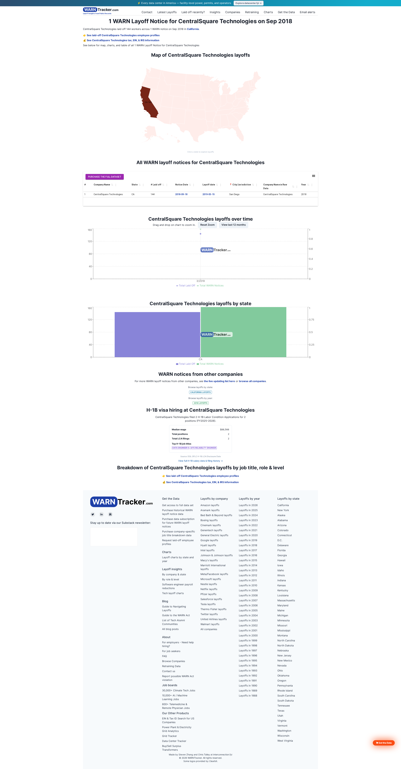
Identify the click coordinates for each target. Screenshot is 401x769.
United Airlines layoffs (213, 619)
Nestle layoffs (208, 584)
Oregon (281, 680)
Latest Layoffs (167, 12)
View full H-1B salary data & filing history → (200, 460)
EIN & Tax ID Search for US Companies (178, 720)
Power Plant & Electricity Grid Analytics (176, 729)
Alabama (282, 520)
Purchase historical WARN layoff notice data (177, 512)
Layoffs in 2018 (248, 545)
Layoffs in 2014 (248, 565)
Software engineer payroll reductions (177, 586)
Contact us (168, 671)
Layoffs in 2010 (248, 585)
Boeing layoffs (209, 520)
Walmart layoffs (209, 624)
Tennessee (283, 705)
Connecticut (284, 535)
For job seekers (171, 651)
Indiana (281, 580)
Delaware (283, 545)
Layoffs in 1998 (248, 645)
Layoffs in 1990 (248, 685)
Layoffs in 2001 (248, 630)
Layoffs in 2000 (248, 635)
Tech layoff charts (173, 593)
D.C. (279, 540)
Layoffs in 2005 (248, 610)
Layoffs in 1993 (248, 670)
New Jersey (284, 655)
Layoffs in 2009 (248, 590)
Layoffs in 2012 (248, 575)
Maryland (282, 605)
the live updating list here (219, 381)
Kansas (281, 585)
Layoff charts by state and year (178, 559)
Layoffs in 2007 (248, 600)
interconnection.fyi (222, 754)
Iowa (280, 565)
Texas (280, 710)
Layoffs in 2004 (248, 615)
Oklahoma (283, 675)
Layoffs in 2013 (248, 570)
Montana (282, 635)
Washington (284, 730)
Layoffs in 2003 (248, 620)
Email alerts (307, 12)
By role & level (170, 579)
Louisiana (283, 595)
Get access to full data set (177, 505)
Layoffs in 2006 (248, 605)
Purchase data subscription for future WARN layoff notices (178, 522)
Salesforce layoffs (211, 599)
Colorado (283, 530)
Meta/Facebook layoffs (214, 574)
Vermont (282, 725)
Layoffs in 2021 (248, 530)
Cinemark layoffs (210, 525)
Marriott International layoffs (213, 567)
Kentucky (282, 590)
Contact (147, 12)
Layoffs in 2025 (248, 510)
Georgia (282, 555)
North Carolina (286, 640)
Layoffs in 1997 (248, 650)
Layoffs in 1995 (248, 660)
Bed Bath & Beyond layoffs (216, 515)
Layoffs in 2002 (248, 625)
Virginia (281, 720)
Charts (268, 12)
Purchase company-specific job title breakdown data (178, 533)
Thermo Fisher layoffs (213, 609)
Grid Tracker (169, 736)
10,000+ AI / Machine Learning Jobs (174, 697)
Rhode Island (285, 690)
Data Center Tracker (174, 741)
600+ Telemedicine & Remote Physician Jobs (176, 706)
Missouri (282, 625)
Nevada (281, 665)
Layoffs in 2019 (248, 540)
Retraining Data (171, 666)
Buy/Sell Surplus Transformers (171, 747)
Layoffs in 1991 (248, 680)
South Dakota (285, 700)
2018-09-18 (181, 194)
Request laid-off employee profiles (178, 542)
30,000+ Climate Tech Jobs (178, 690)
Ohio (280, 670)
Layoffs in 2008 (248, 595)
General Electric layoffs (214, 535)
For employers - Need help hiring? (178, 644)
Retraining (252, 12)
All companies (208, 629)
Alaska (281, 515)
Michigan (282, 615)
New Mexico (284, 660)
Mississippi (283, 630)
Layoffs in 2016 (248, 555)
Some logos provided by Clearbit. (200, 761)
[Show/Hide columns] (313, 176)
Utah (280, 715)
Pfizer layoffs (208, 594)
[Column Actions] (115, 184)
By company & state (174, 574)
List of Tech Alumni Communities (173, 622)
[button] (384, 743)
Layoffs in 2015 (248, 560)
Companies (232, 12)
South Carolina (286, 695)
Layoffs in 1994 (248, 665)
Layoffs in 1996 (248, 655)
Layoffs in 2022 (248, 525)
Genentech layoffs (211, 530)
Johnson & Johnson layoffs (216, 555)
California (193, 29)
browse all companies (252, 381)
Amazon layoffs (209, 505)
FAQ (164, 656)
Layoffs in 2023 (248, 520)
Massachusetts (286, 600)
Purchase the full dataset (104, 177)
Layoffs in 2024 (248, 515)
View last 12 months (233, 224)
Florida (281, 550)
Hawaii (281, 560)
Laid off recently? (193, 12)
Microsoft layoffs (210, 579)
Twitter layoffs (209, 614)
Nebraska (283, 650)
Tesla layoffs (208, 604)
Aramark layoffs (209, 510)
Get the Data (286, 12)
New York (283, 510)
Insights (215, 12)
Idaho (280, 570)
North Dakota (285, 645)
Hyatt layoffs (208, 545)
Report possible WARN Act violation (178, 678)
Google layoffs (209, 540)
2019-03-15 (209, 194)
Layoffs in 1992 (248, 675)
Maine (280, 610)
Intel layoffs (207, 550)
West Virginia (285, 740)
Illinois (281, 575)
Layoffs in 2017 (248, 550)
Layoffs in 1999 (248, 640)
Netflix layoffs (208, 589)
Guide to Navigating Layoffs (174, 608)
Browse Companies (173, 661)
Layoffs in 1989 (248, 690)
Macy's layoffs (209, 560)
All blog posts (170, 629)
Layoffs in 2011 (248, 580)
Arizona (281, 525)
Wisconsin (283, 735)
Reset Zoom (207, 224)
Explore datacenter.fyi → (249, 3)
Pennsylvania (285, 685)
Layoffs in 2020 (248, 535)
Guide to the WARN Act (176, 615)
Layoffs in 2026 (248, 505)
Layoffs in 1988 (248, 695)
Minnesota (283, 620)
